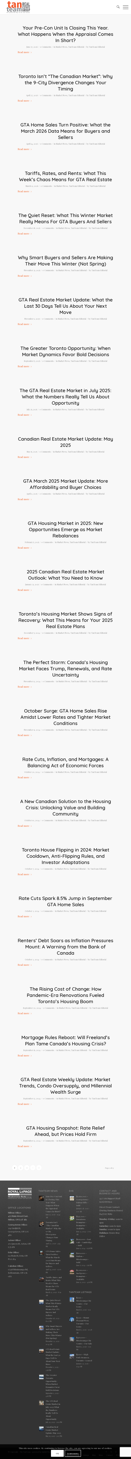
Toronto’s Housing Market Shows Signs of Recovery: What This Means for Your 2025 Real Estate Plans (65, 620)
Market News (61, 47)
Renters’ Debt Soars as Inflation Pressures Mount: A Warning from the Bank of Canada (65, 946)
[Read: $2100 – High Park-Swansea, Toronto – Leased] (72, 1356)
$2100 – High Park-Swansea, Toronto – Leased (84, 1357)
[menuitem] (116, 7)
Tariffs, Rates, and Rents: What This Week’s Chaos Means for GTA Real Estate (65, 176)
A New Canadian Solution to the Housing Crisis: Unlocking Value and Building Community (65, 807)
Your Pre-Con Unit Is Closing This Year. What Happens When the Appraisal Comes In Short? (65, 34)
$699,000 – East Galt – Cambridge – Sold (84, 1242)
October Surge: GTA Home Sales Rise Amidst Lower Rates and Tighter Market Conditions (65, 717)
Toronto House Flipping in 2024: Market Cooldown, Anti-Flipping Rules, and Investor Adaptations (65, 856)
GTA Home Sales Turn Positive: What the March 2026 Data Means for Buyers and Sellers (65, 131)
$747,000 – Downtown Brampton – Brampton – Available (81, 1222)
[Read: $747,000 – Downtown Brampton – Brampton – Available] (72, 1218)
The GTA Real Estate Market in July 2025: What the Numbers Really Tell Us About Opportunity (65, 396)
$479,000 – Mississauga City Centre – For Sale (84, 1340)
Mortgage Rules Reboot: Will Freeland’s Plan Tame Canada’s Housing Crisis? (65, 1040)
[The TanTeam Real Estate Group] (18, 7)
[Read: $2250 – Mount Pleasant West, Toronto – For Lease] (72, 1319)
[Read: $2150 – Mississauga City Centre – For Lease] (72, 1299)
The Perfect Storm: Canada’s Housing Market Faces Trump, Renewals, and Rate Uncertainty (65, 668)
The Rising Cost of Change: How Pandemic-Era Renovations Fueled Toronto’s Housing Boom (65, 995)
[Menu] (124, 7)
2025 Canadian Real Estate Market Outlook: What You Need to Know (65, 575)
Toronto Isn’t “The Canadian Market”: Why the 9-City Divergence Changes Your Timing (65, 82)
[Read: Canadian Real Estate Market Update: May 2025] (41, 1429)
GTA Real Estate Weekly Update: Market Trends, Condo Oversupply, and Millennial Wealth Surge (65, 1085)
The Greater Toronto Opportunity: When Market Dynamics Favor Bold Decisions (65, 351)
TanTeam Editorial (76, 47)
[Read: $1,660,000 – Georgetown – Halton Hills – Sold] (72, 1198)
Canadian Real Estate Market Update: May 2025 (65, 442)
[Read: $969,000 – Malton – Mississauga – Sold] (72, 1255)
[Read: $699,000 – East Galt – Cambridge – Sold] (72, 1241)
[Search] (116, 7)
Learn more (73, 1453)
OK (57, 1453)
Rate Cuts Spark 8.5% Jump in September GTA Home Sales (65, 901)
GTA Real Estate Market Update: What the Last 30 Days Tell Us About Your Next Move (66, 306)
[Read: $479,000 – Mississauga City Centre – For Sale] (72, 1339)
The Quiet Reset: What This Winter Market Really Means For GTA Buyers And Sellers (65, 218)
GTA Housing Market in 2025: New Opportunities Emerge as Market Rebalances (65, 529)
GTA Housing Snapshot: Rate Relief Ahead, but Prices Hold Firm (65, 1131)
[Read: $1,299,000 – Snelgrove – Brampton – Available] (72, 1272)
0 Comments (45, 47)
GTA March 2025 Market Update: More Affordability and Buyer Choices (65, 484)
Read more (23, 52)
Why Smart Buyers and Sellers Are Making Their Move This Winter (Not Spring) (65, 260)
